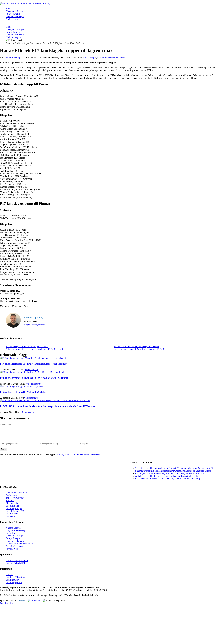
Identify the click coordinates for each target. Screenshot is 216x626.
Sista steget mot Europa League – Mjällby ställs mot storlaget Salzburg (167, 478)
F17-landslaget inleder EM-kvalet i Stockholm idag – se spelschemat (33, 364)
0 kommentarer (118, 57)
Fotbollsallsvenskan (15, 546)
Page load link (6, 603)
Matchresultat (12, 503)
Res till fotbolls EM (15, 511)
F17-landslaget (104, 57)
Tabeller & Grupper (15, 498)
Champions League (15, 535)
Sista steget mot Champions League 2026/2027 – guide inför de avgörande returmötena (175, 468)
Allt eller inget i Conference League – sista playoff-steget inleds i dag (167, 476)
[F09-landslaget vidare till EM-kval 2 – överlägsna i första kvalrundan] (33, 372)
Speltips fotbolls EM (15, 563)
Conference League (15, 541)
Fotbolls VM (12, 549)
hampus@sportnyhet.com (34, 325)
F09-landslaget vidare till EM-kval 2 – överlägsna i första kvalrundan (34, 378)
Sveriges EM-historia (15, 577)
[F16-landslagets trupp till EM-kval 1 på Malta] (22, 386)
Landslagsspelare (14, 582)
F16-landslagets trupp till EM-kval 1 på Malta (23, 392)
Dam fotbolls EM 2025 (16, 492)
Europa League (13, 538)
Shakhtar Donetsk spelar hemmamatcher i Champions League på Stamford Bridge (173, 471)
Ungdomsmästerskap (15, 530)
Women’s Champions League (19, 543)
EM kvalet (11, 516)
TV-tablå (10, 500)
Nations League (13, 528)
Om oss (9, 574)
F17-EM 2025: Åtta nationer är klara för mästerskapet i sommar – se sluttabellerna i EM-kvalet (47, 406)
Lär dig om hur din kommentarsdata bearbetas (78, 454)
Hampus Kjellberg (11, 57)
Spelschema (11, 495)
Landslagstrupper (14, 508)
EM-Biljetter (11, 513)
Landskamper (12, 580)
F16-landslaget (89, 57)
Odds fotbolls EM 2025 (17, 560)
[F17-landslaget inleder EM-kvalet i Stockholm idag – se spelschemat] (33, 358)
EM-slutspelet (12, 506)
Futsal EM (11, 533)
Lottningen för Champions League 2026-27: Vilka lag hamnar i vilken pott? (170, 473)
